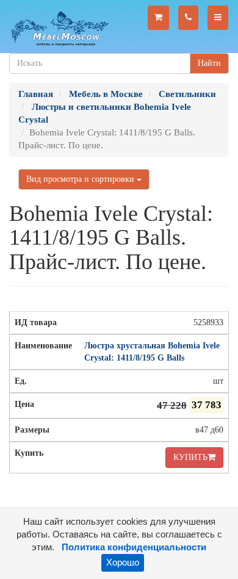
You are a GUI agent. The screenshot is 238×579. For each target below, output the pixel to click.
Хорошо (122, 562)
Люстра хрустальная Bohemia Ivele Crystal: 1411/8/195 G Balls (152, 351)
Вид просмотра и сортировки (81, 179)
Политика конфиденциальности (134, 547)
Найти (209, 63)
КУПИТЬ (190, 457)
